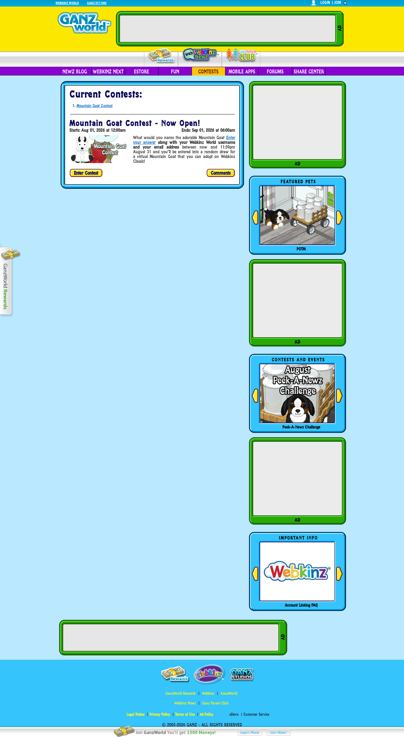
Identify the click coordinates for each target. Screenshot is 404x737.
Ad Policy (206, 714)
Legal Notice (135, 714)
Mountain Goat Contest (95, 105)
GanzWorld (229, 693)
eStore (141, 72)
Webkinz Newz (200, 55)
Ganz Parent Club (215, 703)
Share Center (309, 72)
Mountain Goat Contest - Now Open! (135, 123)
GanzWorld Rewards (180, 693)
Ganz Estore (96, 3)
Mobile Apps (242, 72)
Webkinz (208, 693)
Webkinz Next (108, 72)
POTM (301, 248)
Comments (221, 172)
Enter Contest (86, 172)
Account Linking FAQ (301, 605)
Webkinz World (67, 3)
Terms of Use (185, 714)
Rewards (161, 55)
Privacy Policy (159, 714)
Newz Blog (74, 72)
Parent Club (241, 55)
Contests (208, 72)
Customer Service (256, 714)
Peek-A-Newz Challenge (301, 427)
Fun (175, 72)
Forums (275, 72)
